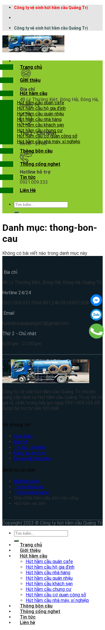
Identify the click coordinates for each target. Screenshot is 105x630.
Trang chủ (31, 67)
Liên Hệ (28, 190)
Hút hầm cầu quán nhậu (40, 114)
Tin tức (28, 177)
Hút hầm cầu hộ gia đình (41, 108)
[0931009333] (96, 331)
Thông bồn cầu (36, 151)
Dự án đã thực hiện (32, 458)
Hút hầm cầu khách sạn (40, 125)
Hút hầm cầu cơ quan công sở (47, 136)
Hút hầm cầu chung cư (40, 130)
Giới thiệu (30, 80)
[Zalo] (96, 315)
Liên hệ (21, 441)
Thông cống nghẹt (40, 164)
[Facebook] (96, 300)
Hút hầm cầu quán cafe (40, 102)
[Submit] (16, 212)
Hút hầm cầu (33, 93)
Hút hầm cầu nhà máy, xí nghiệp (48, 141)
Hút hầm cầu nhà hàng (39, 119)
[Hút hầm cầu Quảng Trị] (33, 50)
